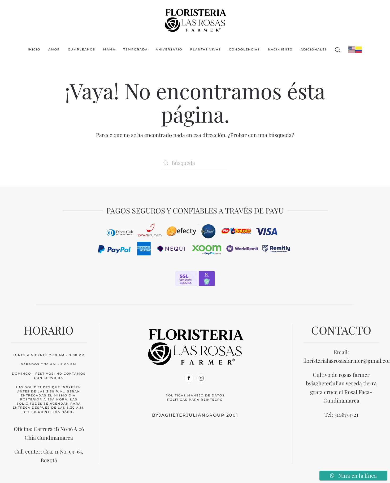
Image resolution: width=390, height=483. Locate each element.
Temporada (135, 49)
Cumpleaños (81, 49)
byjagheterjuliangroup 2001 (195, 415)
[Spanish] (358, 49)
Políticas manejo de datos (195, 395)
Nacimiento (280, 49)
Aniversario (169, 49)
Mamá (109, 49)
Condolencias (244, 49)
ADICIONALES (314, 49)
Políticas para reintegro (195, 399)
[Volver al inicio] (195, 19)
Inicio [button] (34, 49)
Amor (54, 49)
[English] (351, 49)
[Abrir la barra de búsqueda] (337, 49)
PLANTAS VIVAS (205, 49)
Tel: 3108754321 (341, 414)
